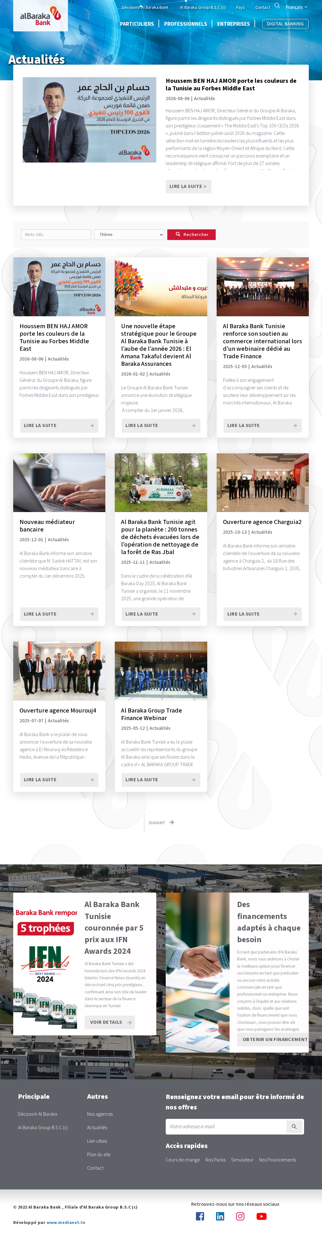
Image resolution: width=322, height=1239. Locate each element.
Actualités (97, 1127)
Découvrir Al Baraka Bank (145, 7)
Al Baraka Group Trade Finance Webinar (151, 714)
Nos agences (100, 1114)
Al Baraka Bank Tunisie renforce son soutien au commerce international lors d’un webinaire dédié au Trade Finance (262, 341)
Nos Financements (277, 1160)
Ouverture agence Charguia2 (262, 522)
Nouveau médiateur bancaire (47, 525)
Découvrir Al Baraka (37, 1114)
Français (294, 7)
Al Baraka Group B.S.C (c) (203, 7)
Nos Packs (215, 1160)
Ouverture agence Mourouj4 (57, 710)
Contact (262, 7)
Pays (240, 7)
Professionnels (185, 24)
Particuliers (137, 24)
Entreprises (233, 24)
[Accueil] (40, 15)
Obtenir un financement (275, 1039)
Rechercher (277, 5)
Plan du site (98, 1154)
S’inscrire (294, 1126)
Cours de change (183, 1160)
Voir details (106, 1022)
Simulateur (242, 1160)
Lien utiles (97, 1141)
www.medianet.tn (66, 1223)
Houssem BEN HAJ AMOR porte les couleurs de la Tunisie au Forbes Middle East (231, 84)
